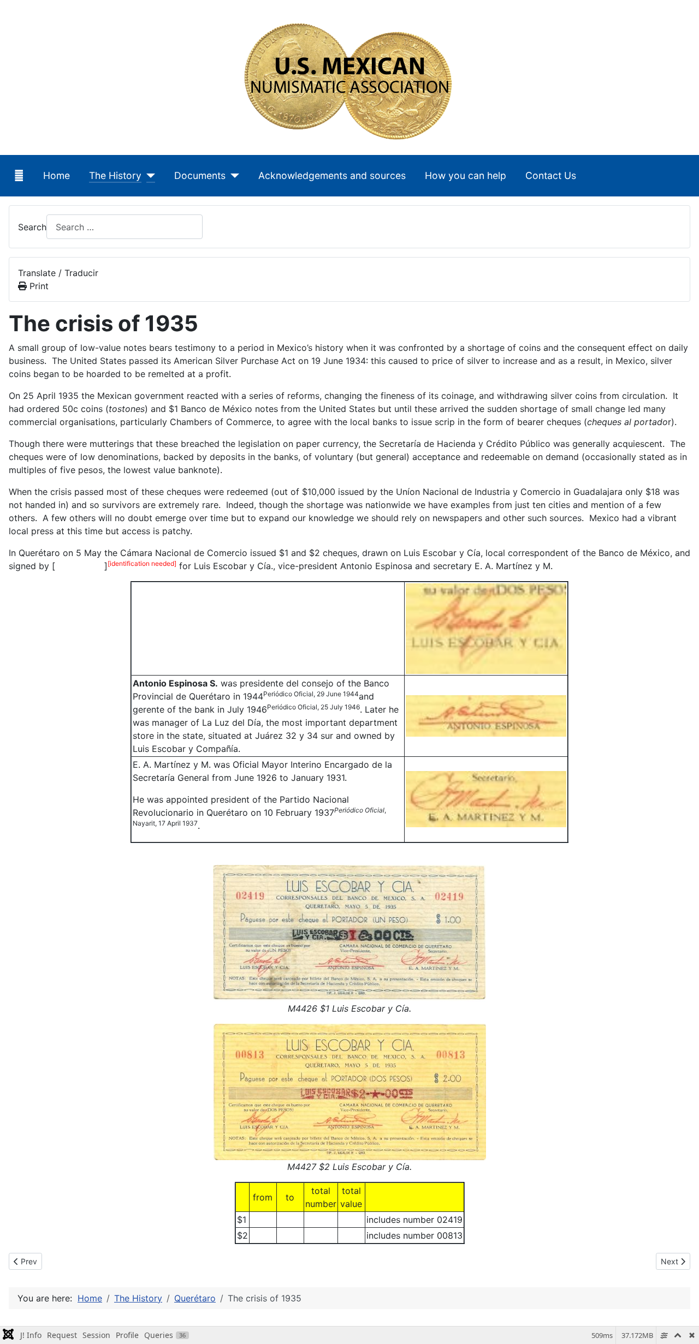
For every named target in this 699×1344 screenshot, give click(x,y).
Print (38, 285)
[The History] (148, 176)
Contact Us (550, 175)
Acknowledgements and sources (332, 175)
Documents (200, 175)
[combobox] (124, 226)
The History (115, 175)
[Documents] (232, 176)
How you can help (465, 175)
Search (32, 227)
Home (56, 175)
